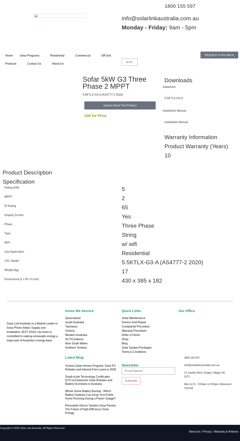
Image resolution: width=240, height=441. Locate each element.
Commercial (82, 55)
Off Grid (106, 55)
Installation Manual (176, 122)
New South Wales (76, 343)
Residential (57, 55)
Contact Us (34, 63)
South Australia (74, 322)
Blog (125, 343)
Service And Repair (134, 322)
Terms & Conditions (134, 351)
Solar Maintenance (133, 318)
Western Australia (76, 334)
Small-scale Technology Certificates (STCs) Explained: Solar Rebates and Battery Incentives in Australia (88, 380)
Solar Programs (29, 55)
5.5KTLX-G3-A (173, 98)
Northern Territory (76, 347)
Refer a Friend (131, 334)
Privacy (207, 431)
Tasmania (71, 326)
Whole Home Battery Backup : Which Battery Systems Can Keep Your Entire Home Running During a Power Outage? (90, 395)
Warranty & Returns (226, 431)
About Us (58, 63)
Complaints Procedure (136, 326)
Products (10, 63)
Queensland (72, 318)
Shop (125, 339)
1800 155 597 (180, 6)
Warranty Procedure (134, 330)
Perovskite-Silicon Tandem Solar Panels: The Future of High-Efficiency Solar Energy (90, 409)
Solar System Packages (137, 347)
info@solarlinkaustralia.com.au (160, 18)
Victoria (70, 330)
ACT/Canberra (74, 339)
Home (9, 55)
